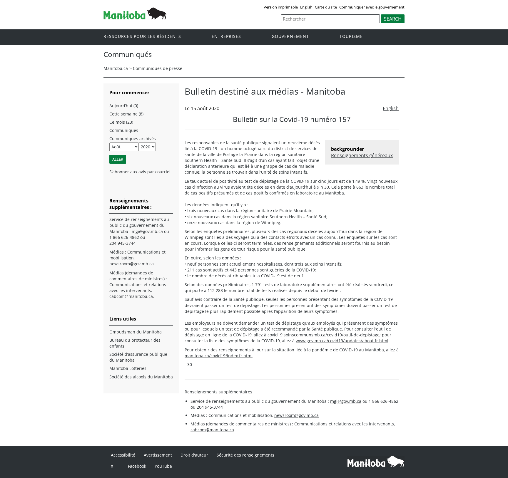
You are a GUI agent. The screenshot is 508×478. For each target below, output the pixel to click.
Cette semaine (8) (126, 114)
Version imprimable (281, 7)
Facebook (137, 466)
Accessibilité (123, 455)
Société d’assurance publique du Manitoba (138, 357)
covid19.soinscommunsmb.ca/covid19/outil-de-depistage (324, 335)
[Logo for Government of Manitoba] (134, 17)
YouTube (163, 466)
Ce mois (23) (121, 122)
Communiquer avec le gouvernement (372, 7)
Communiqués (123, 130)
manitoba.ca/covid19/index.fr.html (219, 355)
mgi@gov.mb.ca (345, 401)
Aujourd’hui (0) (123, 105)
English (306, 7)
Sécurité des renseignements (245, 455)
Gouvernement (290, 36)
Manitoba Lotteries (127, 368)
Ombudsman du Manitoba (135, 332)
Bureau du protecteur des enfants (135, 343)
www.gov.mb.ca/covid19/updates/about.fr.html (342, 340)
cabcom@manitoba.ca (212, 429)
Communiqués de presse (157, 68)
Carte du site (326, 7)
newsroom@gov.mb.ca (296, 415)
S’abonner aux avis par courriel (140, 172)
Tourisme (351, 36)
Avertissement (158, 455)
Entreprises (226, 36)
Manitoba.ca (115, 68)
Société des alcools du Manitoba (141, 377)
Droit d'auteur (194, 455)
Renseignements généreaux (362, 155)
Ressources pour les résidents (142, 36)
